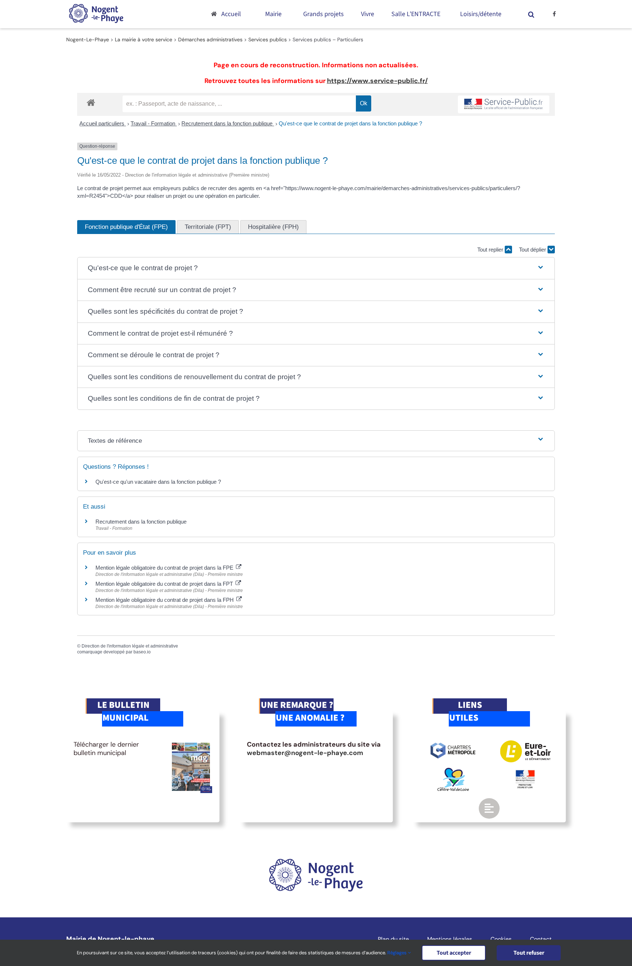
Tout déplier (533, 249)
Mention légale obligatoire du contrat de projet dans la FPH (165, 600)
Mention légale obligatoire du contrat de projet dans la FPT (164, 584)
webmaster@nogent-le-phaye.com (305, 752)
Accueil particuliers (102, 123)
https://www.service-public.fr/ (377, 80)
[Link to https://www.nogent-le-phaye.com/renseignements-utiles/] (489, 808)
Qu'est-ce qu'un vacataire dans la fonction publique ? (158, 482)
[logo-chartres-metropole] (453, 743)
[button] (531, 14)
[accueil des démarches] (91, 102)
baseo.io (142, 651)
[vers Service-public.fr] (503, 104)
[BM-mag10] (191, 743)
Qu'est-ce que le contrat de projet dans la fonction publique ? (350, 123)
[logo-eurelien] (525, 743)
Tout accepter (454, 953)
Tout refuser (529, 953)
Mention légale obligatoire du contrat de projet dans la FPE (165, 568)
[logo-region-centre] (453, 771)
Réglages (397, 953)
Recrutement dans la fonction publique (227, 123)
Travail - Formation (154, 123)
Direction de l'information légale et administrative (130, 646)
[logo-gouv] (525, 773)
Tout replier (491, 249)
